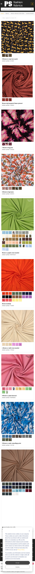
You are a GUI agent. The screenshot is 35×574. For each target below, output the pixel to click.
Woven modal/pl (6, 304)
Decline (17, 567)
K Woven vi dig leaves (8, 192)
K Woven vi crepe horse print (10, 59)
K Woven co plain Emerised (9, 396)
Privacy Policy (21, 549)
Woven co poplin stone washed (10, 253)
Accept (17, 562)
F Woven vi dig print (7, 148)
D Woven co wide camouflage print (11, 443)
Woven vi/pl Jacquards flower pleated (12, 103)
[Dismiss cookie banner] (29, 531)
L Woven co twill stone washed (10, 348)
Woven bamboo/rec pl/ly (8, 527)
